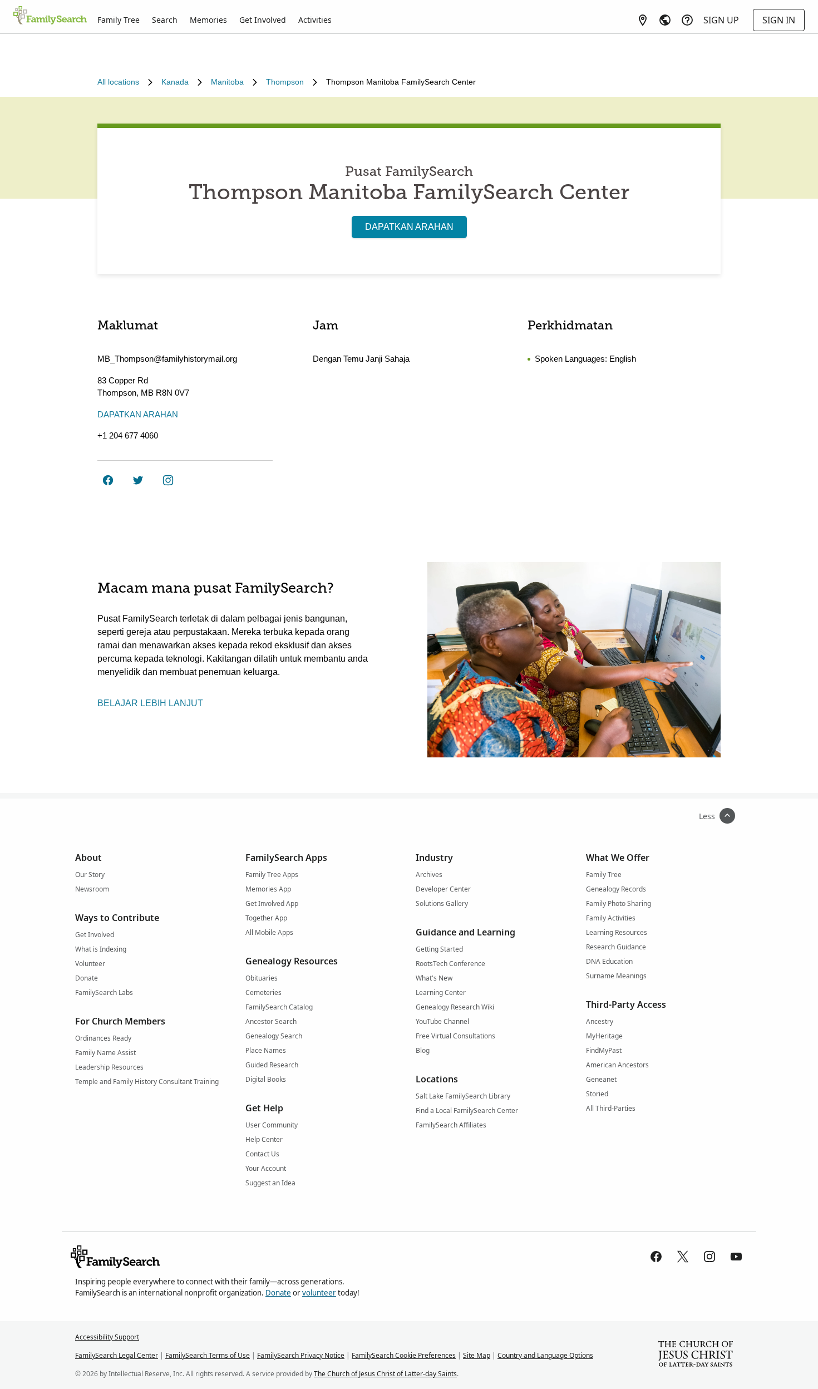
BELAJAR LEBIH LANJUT (150, 703)
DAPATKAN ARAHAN (409, 227)
